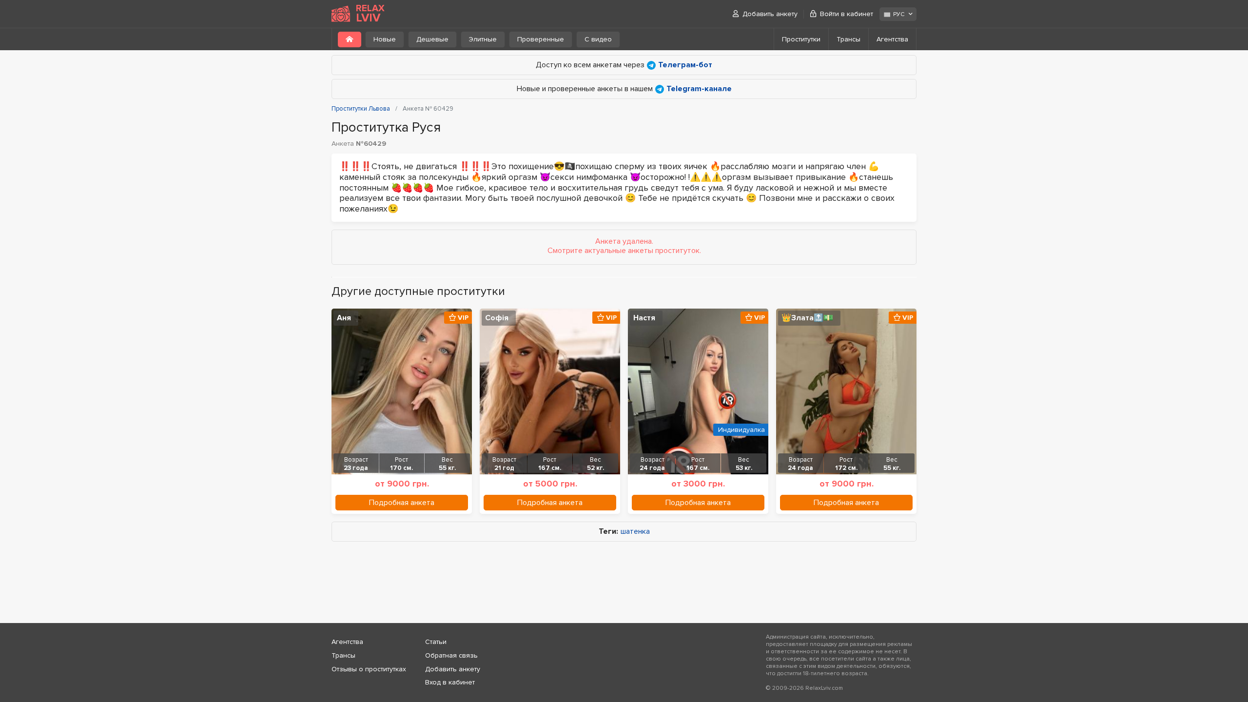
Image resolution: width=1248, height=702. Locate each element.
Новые (384, 39)
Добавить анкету (770, 14)
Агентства (892, 39)
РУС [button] (898, 14)
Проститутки (801, 39)
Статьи (436, 642)
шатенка (635, 531)
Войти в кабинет (846, 14)
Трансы (848, 39)
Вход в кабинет (450, 682)
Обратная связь (451, 655)
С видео (598, 39)
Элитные (483, 39)
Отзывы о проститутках (369, 669)
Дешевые (432, 39)
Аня (344, 318)
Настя (644, 318)
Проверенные (540, 39)
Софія (496, 318)
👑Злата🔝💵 (807, 318)
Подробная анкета (401, 502)
